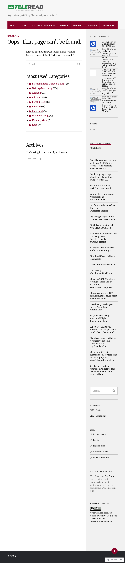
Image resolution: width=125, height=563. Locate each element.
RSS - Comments (98, 416)
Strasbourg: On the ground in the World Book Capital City (103, 307)
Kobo (34, 124)
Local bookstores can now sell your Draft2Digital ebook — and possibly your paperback (103, 164)
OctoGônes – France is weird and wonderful (101, 186)
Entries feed (99, 446)
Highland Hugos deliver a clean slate (102, 257)
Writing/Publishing (42, 88)
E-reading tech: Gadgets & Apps (49, 83)
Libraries (78, 25)
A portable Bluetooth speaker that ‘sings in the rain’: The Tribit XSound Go (103, 330)
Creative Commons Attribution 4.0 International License (103, 519)
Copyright (37, 111)
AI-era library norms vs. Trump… (109, 100)
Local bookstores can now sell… (109, 53)
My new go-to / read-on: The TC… (109, 92)
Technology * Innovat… (109, 79)
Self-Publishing (40, 115)
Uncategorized (39, 120)
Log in (96, 440)
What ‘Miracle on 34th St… (109, 74)
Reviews (92, 25)
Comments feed (101, 451)
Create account (100, 434)
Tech (24, 25)
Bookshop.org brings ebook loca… (109, 65)
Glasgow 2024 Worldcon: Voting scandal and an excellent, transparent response (102, 283)
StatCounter (111, 476)
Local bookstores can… (107, 59)
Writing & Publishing (43, 25)
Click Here (95, 148)
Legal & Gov (108, 25)
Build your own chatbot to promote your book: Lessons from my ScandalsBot (103, 342)
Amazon (64, 25)
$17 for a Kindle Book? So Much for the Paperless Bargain (102, 208)
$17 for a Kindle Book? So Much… (109, 109)
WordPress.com (101, 457)
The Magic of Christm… (108, 71)
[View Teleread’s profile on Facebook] (91, 129)
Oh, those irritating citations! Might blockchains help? (99, 318)
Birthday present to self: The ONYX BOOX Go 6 (102, 226)
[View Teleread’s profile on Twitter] (94, 129)
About (13, 25)
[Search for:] (54, 64)
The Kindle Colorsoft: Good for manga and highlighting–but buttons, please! (103, 237)
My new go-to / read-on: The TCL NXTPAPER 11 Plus (103, 218)
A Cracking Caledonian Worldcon (101, 271)
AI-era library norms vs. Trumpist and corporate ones (102, 197)
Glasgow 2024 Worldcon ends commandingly (102, 249)
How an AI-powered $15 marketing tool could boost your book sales (103, 296)
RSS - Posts (95, 410)
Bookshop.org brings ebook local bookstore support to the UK (101, 177)
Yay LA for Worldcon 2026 (102, 264)
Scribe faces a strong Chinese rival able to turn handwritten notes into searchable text (102, 370)
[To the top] (114, 551)
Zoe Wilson (107, 42)
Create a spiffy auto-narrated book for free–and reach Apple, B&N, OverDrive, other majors (103, 356)
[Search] (78, 64)
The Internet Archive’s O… (108, 45)
